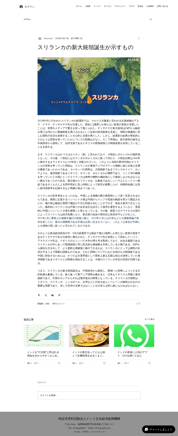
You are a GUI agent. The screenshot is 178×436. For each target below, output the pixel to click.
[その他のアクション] (138, 38)
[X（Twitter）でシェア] (45, 295)
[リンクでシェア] (59, 295)
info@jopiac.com (103, 428)
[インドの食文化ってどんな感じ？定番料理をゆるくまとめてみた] (89, 335)
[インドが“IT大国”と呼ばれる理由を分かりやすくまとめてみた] (44, 335)
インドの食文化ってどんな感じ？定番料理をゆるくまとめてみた (88, 353)
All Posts (27, 19)
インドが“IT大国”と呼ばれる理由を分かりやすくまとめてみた (43, 353)
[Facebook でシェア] (39, 295)
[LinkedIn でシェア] (52, 295)
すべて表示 (149, 319)
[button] (150, 19)
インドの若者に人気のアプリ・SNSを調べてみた (132, 353)
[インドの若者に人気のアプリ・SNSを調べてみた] (134, 335)
